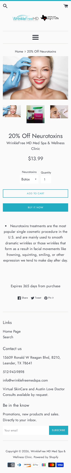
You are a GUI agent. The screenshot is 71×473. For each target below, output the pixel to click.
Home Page (12, 331)
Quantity (46, 172)
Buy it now (35, 207)
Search (8, 337)
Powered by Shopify (46, 457)
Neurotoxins (29, 172)
